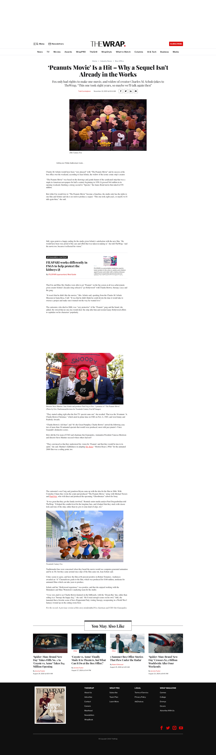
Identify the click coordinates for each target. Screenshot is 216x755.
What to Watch (123, 52)
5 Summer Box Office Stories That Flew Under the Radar (126, 658)
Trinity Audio (69, 163)
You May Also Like (108, 626)
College (163, 697)
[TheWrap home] (108, 44)
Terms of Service (141, 692)
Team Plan (114, 697)
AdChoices (139, 701)
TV (48, 52)
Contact (87, 701)
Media (176, 52)
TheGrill (93, 52)
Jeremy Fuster (40, 671)
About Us (88, 692)
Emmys (163, 701)
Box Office (119, 61)
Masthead (88, 710)
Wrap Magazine (168, 688)
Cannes (163, 692)
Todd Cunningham (84, 91)
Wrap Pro (115, 688)
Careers (87, 706)
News (40, 52)
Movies (57, 52)
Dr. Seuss (89, 446)
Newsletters (58, 44)
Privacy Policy (140, 697)
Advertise (88, 697)
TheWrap (89, 688)
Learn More (114, 701)
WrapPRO (81, 52)
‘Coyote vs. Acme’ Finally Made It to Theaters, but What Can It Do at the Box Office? (89, 660)
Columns (138, 52)
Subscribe (176, 44)
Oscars (163, 706)
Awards (68, 52)
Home (94, 61)
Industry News (106, 61)
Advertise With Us (167, 710)
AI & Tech (151, 52)
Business (164, 52)
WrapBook (88, 719)
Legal (138, 688)
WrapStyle (106, 52)
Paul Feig (53, 496)
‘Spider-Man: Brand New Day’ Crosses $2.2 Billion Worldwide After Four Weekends (163, 661)
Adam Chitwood (117, 664)
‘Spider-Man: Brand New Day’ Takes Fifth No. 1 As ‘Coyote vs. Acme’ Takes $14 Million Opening (48, 661)
